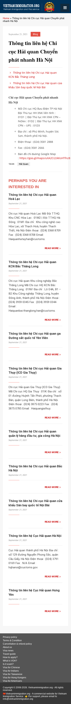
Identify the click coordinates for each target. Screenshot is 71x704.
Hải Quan (23, 164)
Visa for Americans (12, 681)
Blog (35, 34)
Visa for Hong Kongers (14, 677)
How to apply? (10, 657)
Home (6, 18)
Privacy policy (10, 637)
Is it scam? (8, 664)
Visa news (8, 650)
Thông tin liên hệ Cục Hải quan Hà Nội (35, 536)
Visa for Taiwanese (12, 674)
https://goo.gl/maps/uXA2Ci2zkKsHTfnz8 (45, 158)
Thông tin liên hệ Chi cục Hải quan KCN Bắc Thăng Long (33, 75)
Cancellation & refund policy (17, 644)
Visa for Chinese (11, 667)
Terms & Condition (12, 640)
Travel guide (9, 654)
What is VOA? (10, 660)
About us (7, 647)
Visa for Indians (11, 671)
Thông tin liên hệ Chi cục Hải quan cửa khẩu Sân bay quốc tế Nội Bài (35, 85)
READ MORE (52, 248)
